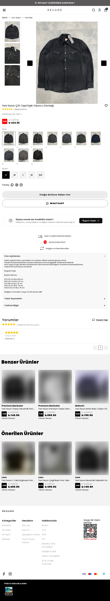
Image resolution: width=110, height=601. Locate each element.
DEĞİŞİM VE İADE (49, 551)
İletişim (45, 525)
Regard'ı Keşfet (89, 220)
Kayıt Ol (25, 530)
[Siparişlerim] (99, 10)
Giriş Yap (26, 525)
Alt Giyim (6, 534)
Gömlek (28, 17)
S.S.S (44, 530)
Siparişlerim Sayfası (31, 534)
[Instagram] (10, 574)
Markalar (6, 539)
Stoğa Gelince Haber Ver (55, 194)
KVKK (44, 534)
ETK (43, 539)
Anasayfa (6, 525)
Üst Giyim (16, 17)
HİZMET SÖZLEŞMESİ (50, 556)
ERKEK (5, 17)
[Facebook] (3, 574)
